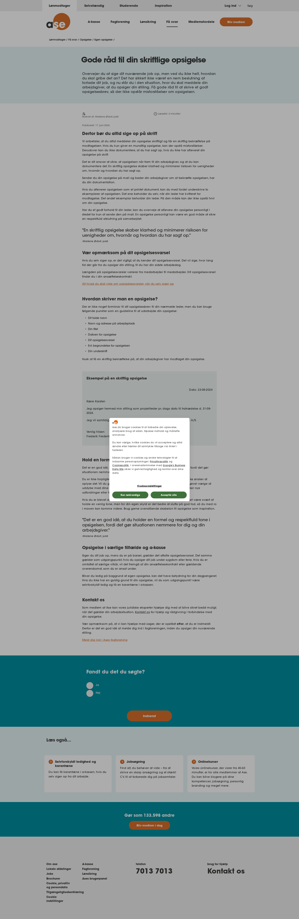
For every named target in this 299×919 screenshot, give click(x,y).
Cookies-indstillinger (149, 485)
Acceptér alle (169, 494)
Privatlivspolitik (159, 461)
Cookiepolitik (120, 465)
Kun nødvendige (130, 494)
